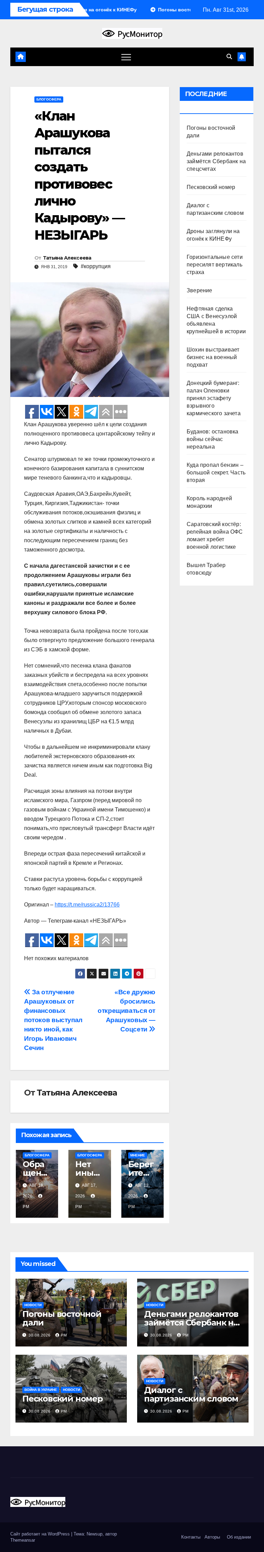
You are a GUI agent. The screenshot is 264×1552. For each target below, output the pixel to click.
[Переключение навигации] (126, 57)
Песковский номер (211, 187)
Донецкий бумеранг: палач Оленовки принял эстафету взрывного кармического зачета (214, 398)
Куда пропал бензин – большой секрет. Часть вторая (216, 472)
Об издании (239, 1537)
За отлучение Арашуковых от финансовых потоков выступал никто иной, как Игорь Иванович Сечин (53, 1019)
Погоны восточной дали (61, 1318)
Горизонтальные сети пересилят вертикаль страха (215, 264)
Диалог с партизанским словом (191, 1394)
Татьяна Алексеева (67, 258)
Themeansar (22, 1540)
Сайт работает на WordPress (40, 1534)
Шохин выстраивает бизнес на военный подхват (213, 357)
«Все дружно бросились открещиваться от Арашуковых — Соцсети (126, 1010)
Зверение (199, 290)
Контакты (190, 1537)
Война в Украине (40, 1390)
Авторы (212, 1537)
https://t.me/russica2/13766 (87, 905)
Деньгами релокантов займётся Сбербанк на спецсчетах (216, 161)
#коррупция (96, 266)
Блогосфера (48, 99)
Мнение (137, 1155)
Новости (33, 1305)
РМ (64, 1335)
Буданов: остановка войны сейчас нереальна (213, 439)
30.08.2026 (40, 1335)
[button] (229, 57)
